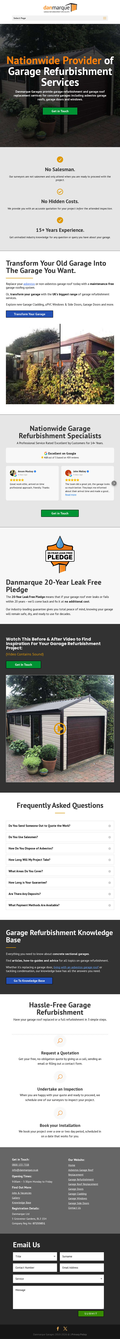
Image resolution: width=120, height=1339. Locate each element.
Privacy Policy (79, 1334)
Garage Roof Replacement (83, 1184)
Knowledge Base (21, 1202)
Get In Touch (23, 665)
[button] (5, 483)
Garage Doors (75, 1189)
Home (71, 1165)
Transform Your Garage (29, 314)
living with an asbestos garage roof (76, 967)
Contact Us (74, 1208)
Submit (91, 1313)
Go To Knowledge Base (29, 981)
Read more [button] (70, 494)
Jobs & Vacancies (21, 1193)
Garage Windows (77, 1198)
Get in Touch (60, 111)
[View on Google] (13, 473)
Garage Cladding (77, 1193)
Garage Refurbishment (81, 1179)
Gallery (16, 1197)
